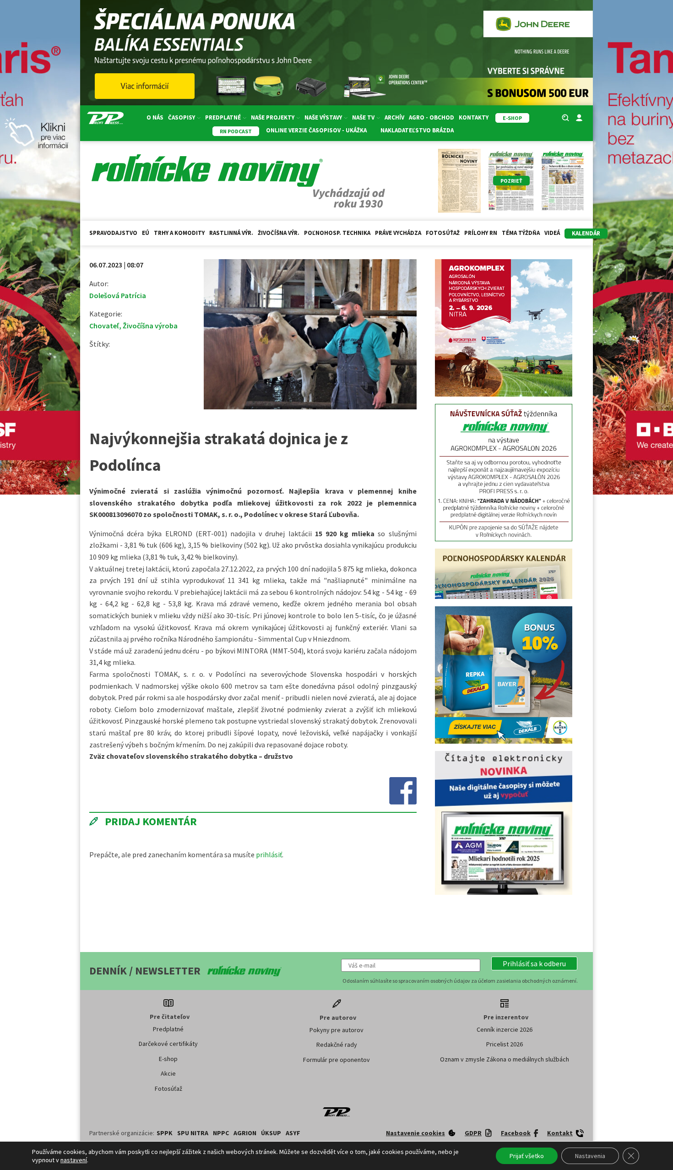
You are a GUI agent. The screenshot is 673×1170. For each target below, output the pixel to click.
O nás (155, 117)
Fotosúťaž (443, 233)
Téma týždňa (521, 233)
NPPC (221, 1133)
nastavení (73, 1160)
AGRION (244, 1133)
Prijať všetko (527, 1156)
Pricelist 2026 (504, 1044)
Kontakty (473, 117)
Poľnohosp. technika (337, 233)
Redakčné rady (336, 1044)
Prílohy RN (480, 233)
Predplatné (168, 1029)
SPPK (165, 1133)
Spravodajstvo (113, 233)
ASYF (293, 1133)
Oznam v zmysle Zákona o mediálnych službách (504, 1059)
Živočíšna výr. (278, 233)
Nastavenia (590, 1156)
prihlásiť (269, 854)
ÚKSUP (271, 1133)
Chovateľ (104, 325)
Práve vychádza (398, 233)
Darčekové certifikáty (168, 1043)
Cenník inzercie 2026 (504, 1029)
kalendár (586, 233)
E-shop (168, 1059)
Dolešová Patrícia (117, 295)
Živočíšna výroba (150, 325)
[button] (534, 963)
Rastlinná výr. (231, 233)
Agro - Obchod (431, 117)
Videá (552, 233)
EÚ (145, 233)
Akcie (168, 1073)
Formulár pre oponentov (336, 1060)
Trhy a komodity (179, 233)
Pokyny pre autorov (336, 1030)
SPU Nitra (192, 1133)
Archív (394, 117)
